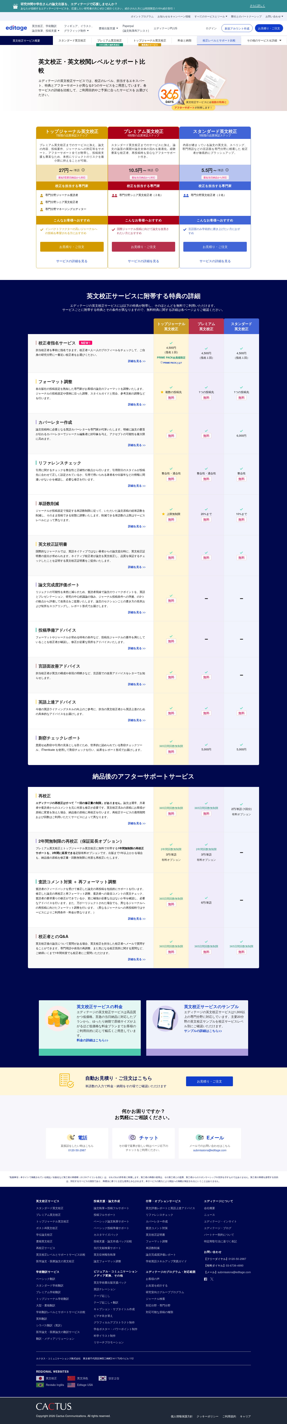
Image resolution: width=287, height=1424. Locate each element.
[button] (171, 363)
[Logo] (13, 28)
